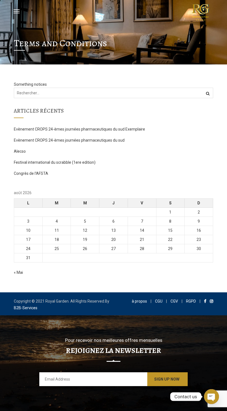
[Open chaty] (211, 396)
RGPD (191, 301)
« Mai (18, 272)
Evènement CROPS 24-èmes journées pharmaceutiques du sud (69, 140)
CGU (158, 301)
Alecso (20, 151)
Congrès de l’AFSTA (31, 173)
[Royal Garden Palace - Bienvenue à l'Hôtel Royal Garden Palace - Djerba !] (200, 11)
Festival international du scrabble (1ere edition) (55, 162)
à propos (139, 301)
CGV (174, 301)
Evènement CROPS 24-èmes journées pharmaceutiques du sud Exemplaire (79, 129)
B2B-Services (25, 308)
